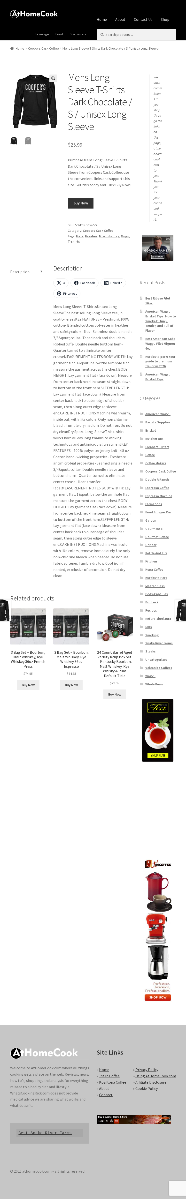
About (120, 19)
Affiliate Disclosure (150, 1082)
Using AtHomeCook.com (155, 1075)
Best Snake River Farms (45, 1133)
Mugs (125, 236)
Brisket (150, 430)
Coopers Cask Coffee (43, 48)
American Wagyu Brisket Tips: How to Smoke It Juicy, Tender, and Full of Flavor (160, 321)
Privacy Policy (146, 1069)
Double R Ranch (157, 479)
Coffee (150, 455)
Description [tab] (20, 271)
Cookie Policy (146, 1088)
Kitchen (151, 561)
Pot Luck (151, 602)
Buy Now (80, 203)
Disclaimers (78, 34)
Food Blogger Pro (158, 512)
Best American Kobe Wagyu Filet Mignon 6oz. (160, 344)
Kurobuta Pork (156, 578)
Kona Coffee (154, 569)
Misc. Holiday (109, 236)
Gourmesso (154, 528)
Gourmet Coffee (157, 537)
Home (102, 19)
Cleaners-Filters (157, 447)
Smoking (152, 635)
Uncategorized (156, 659)
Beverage (42, 34)
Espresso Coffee (157, 488)
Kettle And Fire (156, 553)
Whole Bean (154, 684)
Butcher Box (154, 438)
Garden (150, 520)
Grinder (150, 545)
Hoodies (91, 236)
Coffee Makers (155, 463)
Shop (165, 19)
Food (59, 34)
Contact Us (143, 19)
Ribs (148, 627)
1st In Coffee (109, 1075)
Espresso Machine (158, 496)
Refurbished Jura (158, 618)
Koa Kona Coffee (112, 1082)
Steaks (150, 651)
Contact (106, 1094)
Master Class (155, 586)
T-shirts (74, 241)
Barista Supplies (157, 422)
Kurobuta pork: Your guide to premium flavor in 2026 (160, 361)
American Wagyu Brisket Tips (157, 376)
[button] (53, 78)
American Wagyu (157, 414)
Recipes (151, 610)
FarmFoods (153, 504)
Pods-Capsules (156, 594)
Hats (79, 236)
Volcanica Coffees (158, 668)
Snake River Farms (159, 643)
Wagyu (150, 676)
